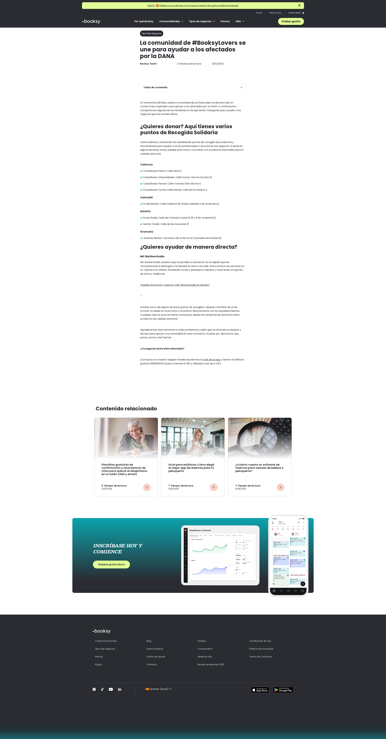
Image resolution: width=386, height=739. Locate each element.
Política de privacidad (261, 648)
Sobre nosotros (154, 648)
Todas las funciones (106, 640)
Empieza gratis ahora (111, 564)
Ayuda (259, 13)
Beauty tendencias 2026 (211, 664)
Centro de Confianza (260, 656)
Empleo (202, 640)
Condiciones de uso (260, 640)
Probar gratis (291, 21)
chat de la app (212, 359)
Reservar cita (275, 13)
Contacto (151, 664)
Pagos (98, 664)
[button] (171, 21)
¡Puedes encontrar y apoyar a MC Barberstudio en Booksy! (175, 285)
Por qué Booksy (143, 21)
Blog (148, 640)
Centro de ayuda (155, 656)
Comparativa (205, 648)
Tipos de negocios (105, 648)
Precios (225, 21)
